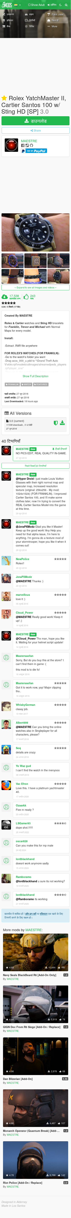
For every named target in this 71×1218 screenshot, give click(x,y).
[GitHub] (31, 145)
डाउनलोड (38, 120)
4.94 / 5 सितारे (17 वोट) (11, 307)
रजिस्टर (43, 914)
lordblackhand (25, 859)
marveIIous (23, 594)
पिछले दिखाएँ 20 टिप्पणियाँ (35, 465)
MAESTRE (29, 140)
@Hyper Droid (25, 478)
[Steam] (27, 145)
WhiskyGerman (25, 705)
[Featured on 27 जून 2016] (4, 98)
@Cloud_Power (26, 638)
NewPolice (22, 559)
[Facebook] (23, 145)
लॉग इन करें (30, 914)
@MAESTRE (23, 581)
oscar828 (22, 841)
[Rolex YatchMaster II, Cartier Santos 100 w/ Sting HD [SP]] (35, 232)
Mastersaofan (24, 656)
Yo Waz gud (23, 766)
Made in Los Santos (13, 1205)
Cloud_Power (24, 612)
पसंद (32, 298)
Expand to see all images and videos (35, 287)
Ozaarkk (21, 805)
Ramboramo (23, 877)
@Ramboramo (25, 899)
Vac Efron (22, 784)
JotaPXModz (24, 577)
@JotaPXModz (25, 526)
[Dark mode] (60, 4)
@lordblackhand (26, 881)
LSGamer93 (23, 823)
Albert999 (22, 722)
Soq (18, 748)
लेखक (33, 449)
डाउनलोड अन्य (14, 298)
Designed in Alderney (14, 1202)
